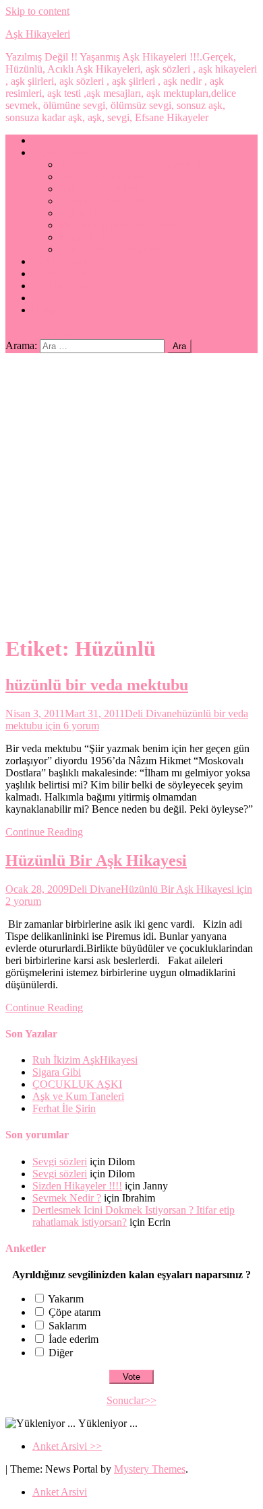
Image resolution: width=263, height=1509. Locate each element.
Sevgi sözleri (59, 1161)
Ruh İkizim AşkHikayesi (85, 1060)
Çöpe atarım (74, 1312)
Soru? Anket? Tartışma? (110, 249)
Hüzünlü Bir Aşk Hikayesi (96, 860)
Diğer (61, 1352)
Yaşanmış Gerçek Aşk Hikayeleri (129, 164)
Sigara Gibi (56, 1072)
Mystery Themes (149, 1469)
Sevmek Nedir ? (66, 1198)
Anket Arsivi (59, 1492)
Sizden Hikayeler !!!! (77, 1185)
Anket (45, 297)
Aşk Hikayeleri (37, 34)
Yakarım (66, 1298)
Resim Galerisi (90, 237)
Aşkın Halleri (61, 152)
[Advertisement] (131, 491)
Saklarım (67, 1325)
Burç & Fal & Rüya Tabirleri (120, 225)
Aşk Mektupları (92, 213)
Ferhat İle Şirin (64, 1108)
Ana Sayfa (55, 140)
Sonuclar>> (131, 1400)
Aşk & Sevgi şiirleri (101, 176)
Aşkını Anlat (59, 273)
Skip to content (37, 11)
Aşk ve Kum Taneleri (78, 1096)
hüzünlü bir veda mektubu (96, 685)
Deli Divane (151, 713)
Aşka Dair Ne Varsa (102, 201)
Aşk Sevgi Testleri (98, 188)
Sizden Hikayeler (69, 285)
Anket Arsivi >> (67, 1446)
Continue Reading (44, 832)
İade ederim (73, 1339)
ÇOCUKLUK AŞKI (77, 1084)
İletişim (47, 310)
